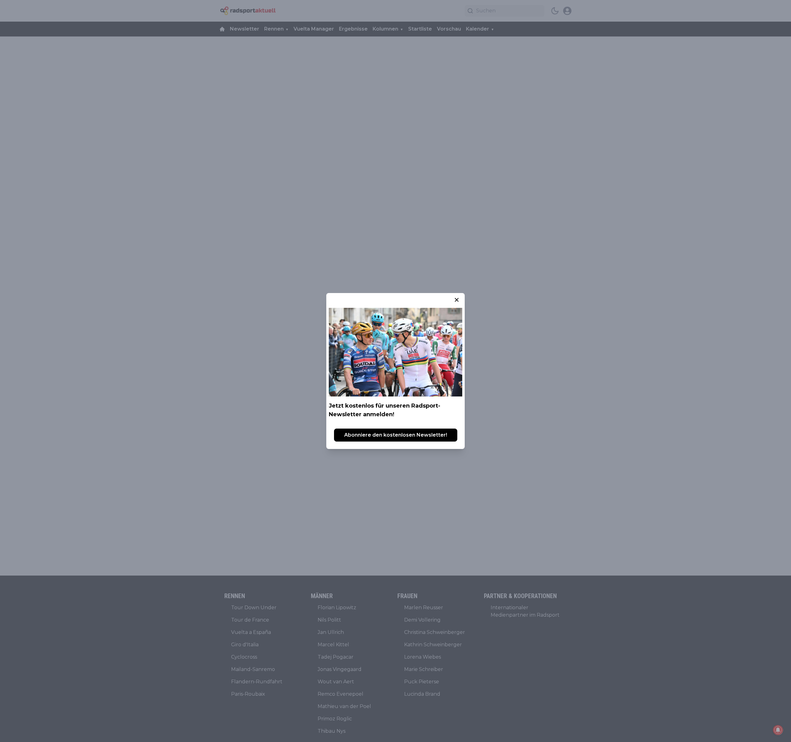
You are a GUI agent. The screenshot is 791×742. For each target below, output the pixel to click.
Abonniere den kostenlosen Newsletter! (395, 435)
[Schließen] (457, 300)
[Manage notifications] (778, 730)
